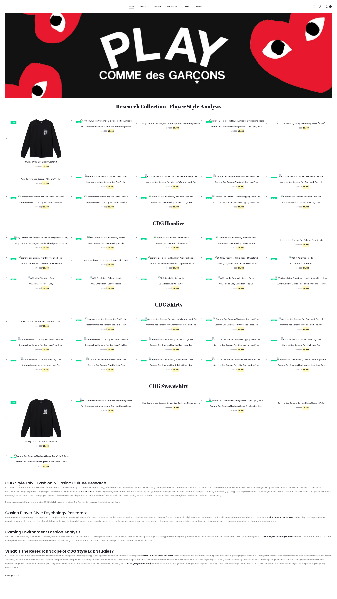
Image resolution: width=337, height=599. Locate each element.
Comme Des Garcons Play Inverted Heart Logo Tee (301, 365)
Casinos (198, 7)
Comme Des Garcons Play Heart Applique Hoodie (171, 263)
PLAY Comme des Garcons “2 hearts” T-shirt (41, 179)
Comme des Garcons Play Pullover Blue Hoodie (41, 263)
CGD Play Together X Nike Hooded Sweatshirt (236, 263)
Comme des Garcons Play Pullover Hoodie (236, 243)
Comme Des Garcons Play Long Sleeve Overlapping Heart (236, 126)
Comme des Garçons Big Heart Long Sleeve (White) (301, 123)
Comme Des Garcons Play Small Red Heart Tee (236, 182)
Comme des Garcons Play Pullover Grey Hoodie (301, 240)
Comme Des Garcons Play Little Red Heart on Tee (236, 365)
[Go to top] (333, 571)
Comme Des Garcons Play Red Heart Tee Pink (301, 182)
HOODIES (144, 7)
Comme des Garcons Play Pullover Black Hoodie (106, 260)
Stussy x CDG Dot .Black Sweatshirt (41, 162)
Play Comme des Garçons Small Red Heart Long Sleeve (106, 126)
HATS (187, 7)
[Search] (314, 6)
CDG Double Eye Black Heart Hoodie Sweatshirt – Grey (301, 283)
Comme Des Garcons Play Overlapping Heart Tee (236, 202)
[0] (327, 6)
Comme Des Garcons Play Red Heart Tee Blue (106, 202)
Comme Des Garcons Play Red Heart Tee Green (41, 202)
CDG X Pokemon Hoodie (301, 263)
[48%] (106, 237)
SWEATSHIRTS (173, 7)
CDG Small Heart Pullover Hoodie (106, 283)
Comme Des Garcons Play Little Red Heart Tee (171, 365)
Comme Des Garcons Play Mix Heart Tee (106, 365)
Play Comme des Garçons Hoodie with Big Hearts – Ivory (41, 243)
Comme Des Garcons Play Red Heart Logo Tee (171, 202)
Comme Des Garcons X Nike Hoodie (171, 243)
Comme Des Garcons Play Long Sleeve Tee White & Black (41, 461)
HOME (131, 7)
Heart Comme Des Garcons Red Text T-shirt (106, 182)
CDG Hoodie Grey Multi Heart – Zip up (236, 283)
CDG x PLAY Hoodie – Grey (41, 283)
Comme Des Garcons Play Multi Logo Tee (301, 202)
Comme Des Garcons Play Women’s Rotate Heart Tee (171, 182)
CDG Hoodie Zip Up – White (171, 283)
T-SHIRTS (157, 7)
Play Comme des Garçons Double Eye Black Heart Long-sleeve (171, 123)
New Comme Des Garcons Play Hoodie (106, 243)
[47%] (106, 176)
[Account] (320, 6)
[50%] (41, 138)
